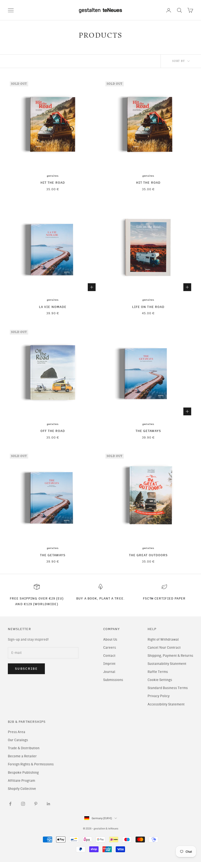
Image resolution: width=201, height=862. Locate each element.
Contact (109, 656)
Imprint (109, 664)
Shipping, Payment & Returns (170, 656)
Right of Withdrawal (163, 639)
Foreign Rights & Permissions (31, 764)
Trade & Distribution (23, 748)
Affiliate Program (21, 781)
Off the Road (52, 431)
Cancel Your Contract (164, 648)
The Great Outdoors (148, 555)
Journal (109, 672)
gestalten (53, 175)
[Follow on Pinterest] (35, 803)
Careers (109, 648)
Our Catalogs (18, 740)
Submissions (113, 680)
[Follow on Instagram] (23, 803)
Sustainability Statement (167, 664)
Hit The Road (52, 182)
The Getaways (148, 431)
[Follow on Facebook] (10, 803)
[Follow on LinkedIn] (48, 803)
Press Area (16, 732)
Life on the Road (148, 307)
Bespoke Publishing (23, 773)
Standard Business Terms (168, 688)
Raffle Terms (158, 672)
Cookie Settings (160, 680)
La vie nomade (52, 307)
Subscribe (26, 668)
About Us (110, 639)
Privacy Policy (159, 696)
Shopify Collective (22, 789)
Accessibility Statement (166, 704)
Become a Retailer (22, 756)
